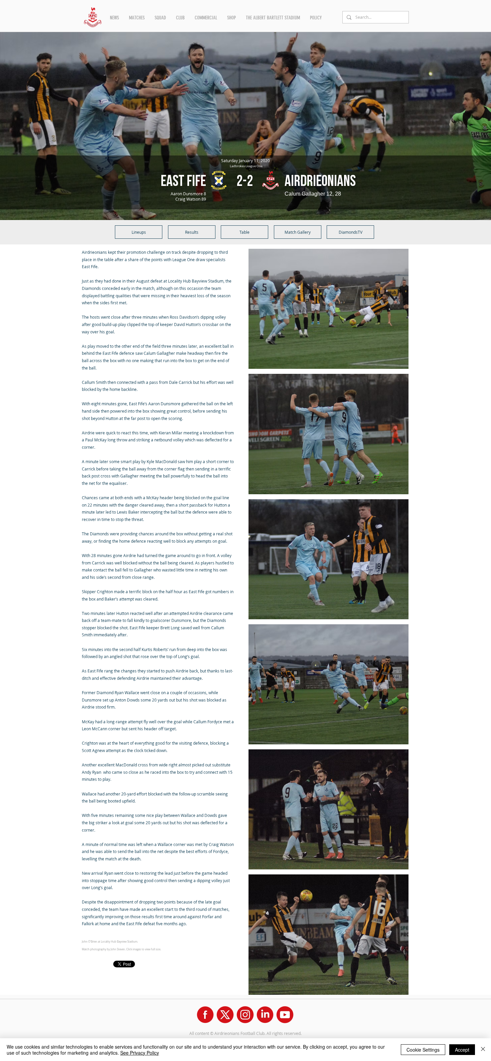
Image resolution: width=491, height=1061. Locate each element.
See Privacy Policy (139, 1052)
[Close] (483, 1050)
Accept (462, 1049)
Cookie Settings (423, 1049)
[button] (114, 17)
